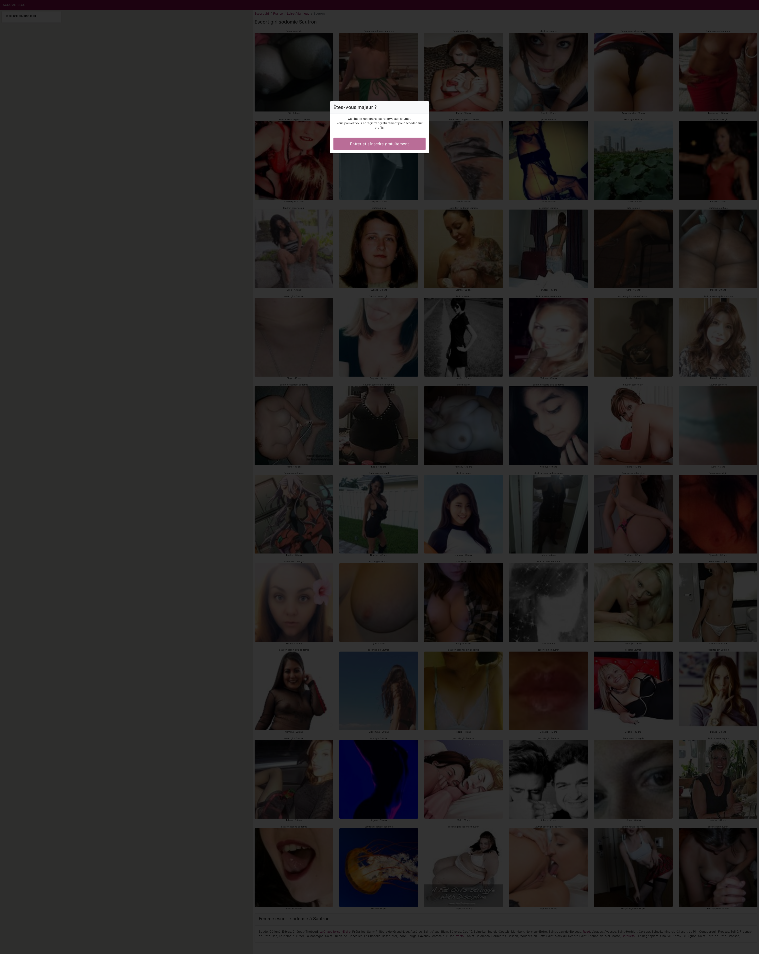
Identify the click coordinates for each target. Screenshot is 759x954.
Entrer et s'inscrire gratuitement (379, 144)
